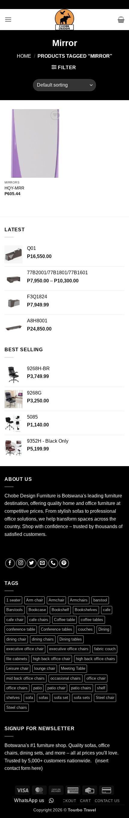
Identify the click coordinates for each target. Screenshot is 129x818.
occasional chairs (65, 678)
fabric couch (105, 649)
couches (85, 629)
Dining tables (70, 639)
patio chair (56, 688)
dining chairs (43, 639)
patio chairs (81, 688)
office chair (96, 678)
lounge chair (44, 668)
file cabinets (16, 659)
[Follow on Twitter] (32, 563)
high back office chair (51, 659)
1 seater (13, 600)
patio (37, 688)
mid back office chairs (25, 678)
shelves (13, 697)
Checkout (65, 801)
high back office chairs (95, 659)
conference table (20, 629)
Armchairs (79, 600)
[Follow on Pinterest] (64, 563)
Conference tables (56, 629)
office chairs (17, 688)
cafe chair (14, 619)
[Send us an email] (42, 563)
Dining (103, 629)
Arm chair (34, 600)
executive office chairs (68, 649)
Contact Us (107, 801)
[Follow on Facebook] (10, 563)
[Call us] (53, 563)
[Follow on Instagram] (21, 563)
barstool (100, 600)
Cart (85, 801)
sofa (29, 697)
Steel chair (105, 697)
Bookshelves (86, 609)
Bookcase (37, 609)
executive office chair (25, 649)
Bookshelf (60, 609)
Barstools (14, 609)
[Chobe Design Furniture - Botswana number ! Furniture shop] (64, 19)
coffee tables (92, 619)
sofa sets (82, 697)
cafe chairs (38, 619)
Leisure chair (17, 668)
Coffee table (64, 619)
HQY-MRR (14, 188)
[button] (8, 19)
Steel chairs (16, 707)
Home (24, 56)
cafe (106, 609)
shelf (101, 688)
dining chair (16, 639)
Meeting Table (73, 668)
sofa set (61, 697)
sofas (43, 697)
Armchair (56, 600)
